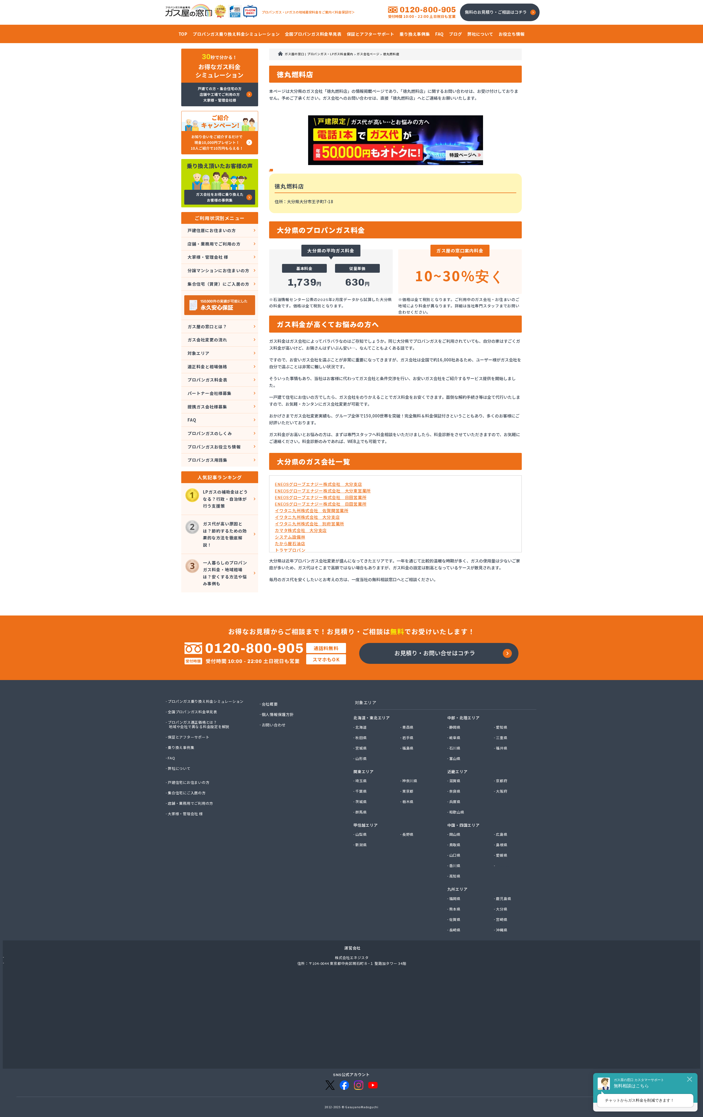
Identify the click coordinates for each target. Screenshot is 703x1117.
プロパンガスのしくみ (210, 433)
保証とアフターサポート (188, 737)
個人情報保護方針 (278, 714)
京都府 (501, 781)
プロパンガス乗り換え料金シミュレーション (206, 701)
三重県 (501, 738)
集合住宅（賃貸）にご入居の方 (218, 284)
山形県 (361, 758)
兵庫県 (455, 802)
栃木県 (408, 802)
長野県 (408, 834)
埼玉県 (361, 781)
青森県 (408, 727)
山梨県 (361, 834)
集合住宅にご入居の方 (187, 793)
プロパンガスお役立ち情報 (214, 447)
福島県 (408, 748)
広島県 (501, 834)
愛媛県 (501, 855)
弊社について (179, 768)
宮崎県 (501, 919)
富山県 (455, 758)
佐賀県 (455, 919)
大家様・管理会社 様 (208, 257)
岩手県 (408, 738)
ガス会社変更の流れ (207, 339)
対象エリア (199, 353)
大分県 (501, 909)
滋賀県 (455, 781)
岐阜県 (455, 738)
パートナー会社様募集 (210, 393)
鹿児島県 (503, 898)
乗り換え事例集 (181, 747)
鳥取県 (455, 845)
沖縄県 (501, 930)
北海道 (361, 727)
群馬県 (361, 812)
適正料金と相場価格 (207, 366)
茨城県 (361, 802)
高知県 (455, 876)
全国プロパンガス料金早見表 (192, 712)
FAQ (192, 420)
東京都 (408, 791)
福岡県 (455, 898)
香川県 (455, 865)
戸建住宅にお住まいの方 (188, 782)
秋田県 (361, 738)
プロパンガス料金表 (207, 380)
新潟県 (361, 845)
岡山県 (455, 834)
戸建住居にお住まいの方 (212, 230)
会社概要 (270, 704)
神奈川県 (410, 781)
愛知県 (501, 727)
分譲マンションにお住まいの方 (218, 270)
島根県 (501, 845)
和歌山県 (457, 812)
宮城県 (361, 748)
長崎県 (455, 930)
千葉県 (361, 791)
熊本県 (455, 909)
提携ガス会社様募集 (207, 407)
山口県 (455, 855)
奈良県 (455, 791)
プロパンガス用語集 (207, 460)
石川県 (455, 748)
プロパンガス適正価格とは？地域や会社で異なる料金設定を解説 (198, 724)
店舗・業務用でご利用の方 (214, 244)
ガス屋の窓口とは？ (207, 326)
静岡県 (455, 727)
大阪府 (501, 791)
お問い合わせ (274, 725)
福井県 (501, 748)
